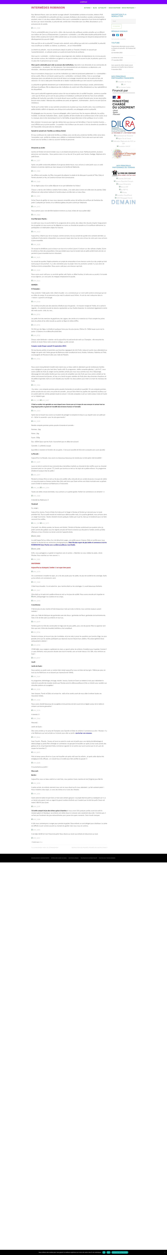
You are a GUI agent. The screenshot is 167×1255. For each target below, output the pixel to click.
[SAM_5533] (35, 700)
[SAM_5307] (35, 523)
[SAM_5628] (35, 244)
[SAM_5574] (35, 710)
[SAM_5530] (35, 689)
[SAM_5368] (35, 181)
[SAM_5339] (35, 421)
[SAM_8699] (35, 622)
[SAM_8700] (35, 645)
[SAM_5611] (35, 281)
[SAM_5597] (35, 475)
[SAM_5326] (35, 385)
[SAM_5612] (35, 232)
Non (108, 1252)
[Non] (165, 1252)
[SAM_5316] (35, 359)
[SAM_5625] (35, 257)
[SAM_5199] (35, 806)
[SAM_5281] (35, 559)
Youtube (115, 43)
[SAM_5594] (44, 488)
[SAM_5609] (35, 462)
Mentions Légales (74, 858)
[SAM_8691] (35, 752)
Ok (104, 1252)
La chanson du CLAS (117, 57)
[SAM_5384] (35, 171)
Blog (95, 8)
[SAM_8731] (35, 325)
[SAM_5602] (35, 488)
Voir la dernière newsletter (118, 39)
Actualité (102, 8)
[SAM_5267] (35, 590)
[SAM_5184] (35, 28)
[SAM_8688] (35, 763)
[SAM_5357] (35, 160)
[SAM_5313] (35, 411)
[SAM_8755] (35, 314)
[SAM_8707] (35, 658)
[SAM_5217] (35, 838)
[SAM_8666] (35, 737)
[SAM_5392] (35, 196)
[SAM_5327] (44, 400)
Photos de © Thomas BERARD (107, 858)
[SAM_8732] (35, 335)
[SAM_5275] (44, 523)
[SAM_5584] (35, 496)
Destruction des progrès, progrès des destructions (89, 847)
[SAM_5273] (35, 572)
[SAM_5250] (35, 601)
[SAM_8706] (35, 632)
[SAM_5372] (35, 207)
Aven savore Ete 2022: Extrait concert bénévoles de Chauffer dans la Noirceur (122, 66)
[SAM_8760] (35, 302)
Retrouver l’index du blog (59, 858)
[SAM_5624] (35, 270)
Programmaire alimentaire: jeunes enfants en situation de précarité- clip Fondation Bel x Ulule (123, 48)
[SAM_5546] (35, 718)
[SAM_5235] (35, 783)
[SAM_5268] (35, 582)
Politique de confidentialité (89, 858)
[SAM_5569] (35, 676)
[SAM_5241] (35, 830)
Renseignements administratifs (40, 858)
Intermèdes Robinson (48, 7)
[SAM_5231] (35, 794)
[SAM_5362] (35, 215)
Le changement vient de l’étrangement (45, 847)
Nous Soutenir (114, 8)
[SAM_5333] (35, 400)
